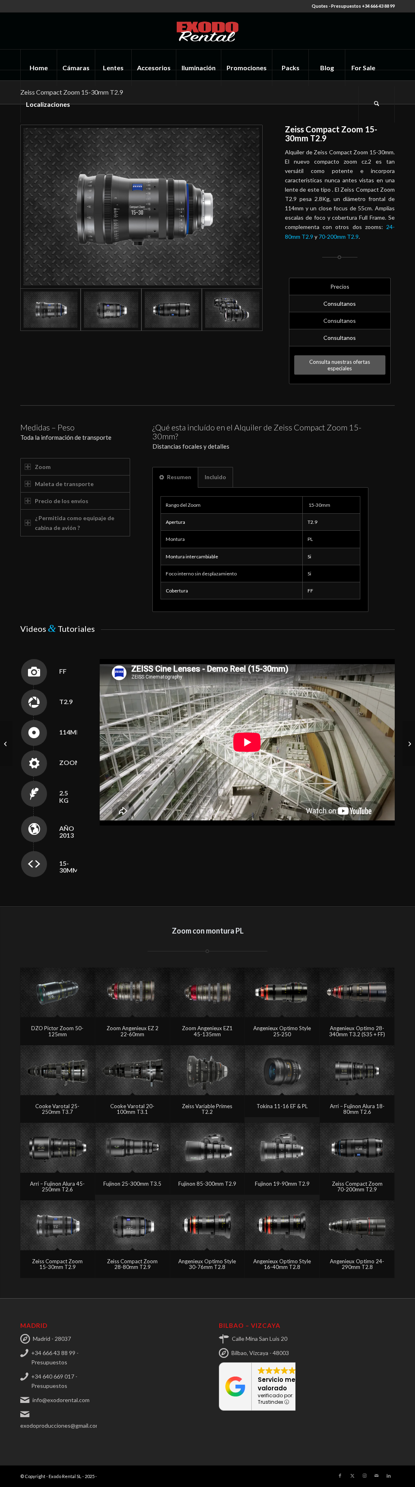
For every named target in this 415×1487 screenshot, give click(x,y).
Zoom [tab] (43, 466)
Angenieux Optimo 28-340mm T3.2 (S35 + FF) (357, 1031)
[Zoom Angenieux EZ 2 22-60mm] (132, 993)
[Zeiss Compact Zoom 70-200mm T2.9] (357, 1148)
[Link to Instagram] (364, 1476)
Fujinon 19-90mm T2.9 (282, 1183)
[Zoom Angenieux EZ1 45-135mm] (207, 993)
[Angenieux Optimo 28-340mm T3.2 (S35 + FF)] (357, 993)
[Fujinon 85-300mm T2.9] (207, 1148)
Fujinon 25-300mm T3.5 (132, 1183)
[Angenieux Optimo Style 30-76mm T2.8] (207, 1225)
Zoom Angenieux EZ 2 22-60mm (132, 1031)
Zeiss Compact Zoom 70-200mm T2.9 (357, 1186)
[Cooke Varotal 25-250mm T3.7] (57, 1070)
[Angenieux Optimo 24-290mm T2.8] (357, 1225)
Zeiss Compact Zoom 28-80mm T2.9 (132, 1264)
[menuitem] (38, 68)
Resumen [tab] (179, 476)
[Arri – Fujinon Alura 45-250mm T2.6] (57, 1148)
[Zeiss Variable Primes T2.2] (207, 1070)
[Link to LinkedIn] (389, 1476)
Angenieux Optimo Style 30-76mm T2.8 (207, 1264)
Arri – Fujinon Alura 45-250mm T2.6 (57, 1186)
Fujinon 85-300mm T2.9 (207, 1183)
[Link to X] (352, 1476)
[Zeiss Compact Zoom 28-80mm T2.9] (132, 1225)
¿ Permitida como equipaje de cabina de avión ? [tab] (74, 522)
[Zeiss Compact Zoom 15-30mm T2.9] (57, 1225)
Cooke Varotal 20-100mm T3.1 (132, 1109)
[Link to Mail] (376, 1476)
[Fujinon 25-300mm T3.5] (132, 1148)
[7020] (171, 309)
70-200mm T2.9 (339, 236)
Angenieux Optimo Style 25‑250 (282, 1031)
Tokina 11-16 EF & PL (282, 1106)
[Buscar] (376, 104)
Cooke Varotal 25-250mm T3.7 (57, 1109)
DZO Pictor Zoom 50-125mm (57, 1031)
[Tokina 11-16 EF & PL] (282, 1070)
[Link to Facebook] (340, 1476)
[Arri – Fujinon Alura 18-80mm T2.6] (357, 1070)
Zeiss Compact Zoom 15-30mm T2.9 (57, 1264)
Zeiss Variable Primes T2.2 (207, 1109)
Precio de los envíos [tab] (61, 500)
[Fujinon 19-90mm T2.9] (282, 1148)
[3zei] (232, 309)
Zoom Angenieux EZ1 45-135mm (207, 1031)
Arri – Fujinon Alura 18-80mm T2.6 (357, 1109)
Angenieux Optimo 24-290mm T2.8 (357, 1264)
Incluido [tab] (215, 476)
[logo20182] (207, 31)
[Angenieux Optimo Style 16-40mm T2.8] (282, 1225)
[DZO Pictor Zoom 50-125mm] (57, 993)
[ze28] (111, 309)
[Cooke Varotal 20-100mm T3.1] (132, 1070)
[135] (141, 207)
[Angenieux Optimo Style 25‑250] (282, 993)
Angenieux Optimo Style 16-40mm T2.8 (282, 1264)
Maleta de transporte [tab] (64, 483)
